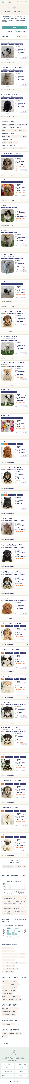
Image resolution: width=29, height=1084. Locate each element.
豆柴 (7, 1008)
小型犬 (8, 122)
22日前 (16, 170)
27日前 (16, 271)
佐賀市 (13, 1024)
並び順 (16, 36)
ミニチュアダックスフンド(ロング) (10, 954)
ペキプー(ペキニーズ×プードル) (9, 981)
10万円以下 (4, 148)
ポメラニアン (16, 957)
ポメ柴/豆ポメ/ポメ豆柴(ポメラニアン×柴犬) (12, 999)
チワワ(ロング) (10, 948)
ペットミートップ (5, 1042)
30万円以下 (25, 148)
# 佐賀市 (15, 142)
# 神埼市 (4, 142)
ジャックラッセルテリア (21, 963)
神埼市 (3, 1024)
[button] (6, 59)
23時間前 (16, 667)
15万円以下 (11, 148)
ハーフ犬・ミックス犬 (7, 993)
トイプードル (23, 954)
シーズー (22, 957)
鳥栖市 (8, 1024)
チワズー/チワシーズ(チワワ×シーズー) (11, 996)
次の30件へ (19, 866)
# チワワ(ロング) (12, 124)
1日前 (16, 324)
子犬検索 (12, 1042)
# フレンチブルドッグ (16, 136)
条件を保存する (9, 31)
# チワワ (4, 124)
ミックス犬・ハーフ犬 (12, 127)
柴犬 (3, 1008)
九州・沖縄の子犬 (19, 1042)
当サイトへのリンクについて (7, 1075)
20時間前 (16, 717)
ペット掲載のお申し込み (21, 1064)
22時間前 (16, 692)
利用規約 (21, 1071)
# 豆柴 (8, 136)
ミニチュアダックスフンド (8, 951)
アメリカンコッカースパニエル (9, 1011)
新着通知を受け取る (22, 31)
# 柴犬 (3, 136)
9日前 (16, 57)
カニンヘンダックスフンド (8, 965)
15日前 (16, 84)
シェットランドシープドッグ (8, 1014)
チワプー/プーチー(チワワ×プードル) (10, 984)
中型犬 (8, 133)
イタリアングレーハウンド (8, 963)
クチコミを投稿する (8, 1064)
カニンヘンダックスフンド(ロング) (10, 968)
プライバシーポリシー (8, 1071)
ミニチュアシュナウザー (7, 971)
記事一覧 (21, 1067)
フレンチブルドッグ (14, 1008)
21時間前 (16, 797)
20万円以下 (18, 148)
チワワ (3, 948)
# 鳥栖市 (10, 142)
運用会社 (21, 1075)
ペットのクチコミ (7, 1067)
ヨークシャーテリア (6, 960)
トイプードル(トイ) (6, 957)
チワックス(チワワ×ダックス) (9, 990)
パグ (14, 960)
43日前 (16, 220)
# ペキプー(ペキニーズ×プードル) (9, 130)
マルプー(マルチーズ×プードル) (9, 987)
